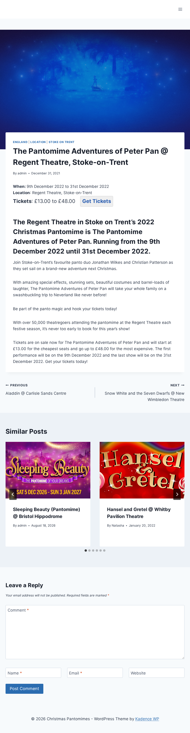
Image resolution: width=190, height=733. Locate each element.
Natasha (118, 525)
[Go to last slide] (13, 494)
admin (22, 173)
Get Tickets (96, 201)
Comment (18, 610)
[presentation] (48, 470)
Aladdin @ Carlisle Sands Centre (36, 389)
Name (15, 673)
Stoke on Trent (62, 142)
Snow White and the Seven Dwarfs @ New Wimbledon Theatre (144, 392)
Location (38, 142)
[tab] (86, 550)
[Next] (177, 494)
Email (75, 673)
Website (138, 673)
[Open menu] (180, 9)
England (20, 142)
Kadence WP (147, 719)
